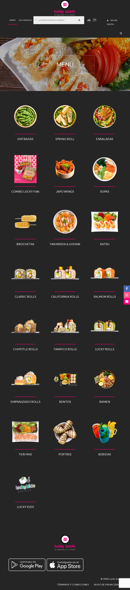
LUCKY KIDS (25, 507)
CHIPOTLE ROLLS (25, 349)
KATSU (104, 244)
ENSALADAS (104, 139)
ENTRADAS (25, 139)
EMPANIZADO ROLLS (25, 401)
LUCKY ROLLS (104, 349)
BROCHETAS (25, 244)
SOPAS (104, 191)
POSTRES (65, 454)
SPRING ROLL (65, 139)
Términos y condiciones (73, 584)
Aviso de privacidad (107, 584)
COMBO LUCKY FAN (25, 191)
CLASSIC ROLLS (25, 296)
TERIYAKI (25, 454)
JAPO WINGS (65, 191)
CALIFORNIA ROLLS (65, 296)
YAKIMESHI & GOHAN (65, 244)
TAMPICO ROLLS (65, 349)
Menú (13, 20)
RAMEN (104, 401)
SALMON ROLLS (105, 296)
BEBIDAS (104, 454)
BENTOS (65, 401)
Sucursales (25, 20)
